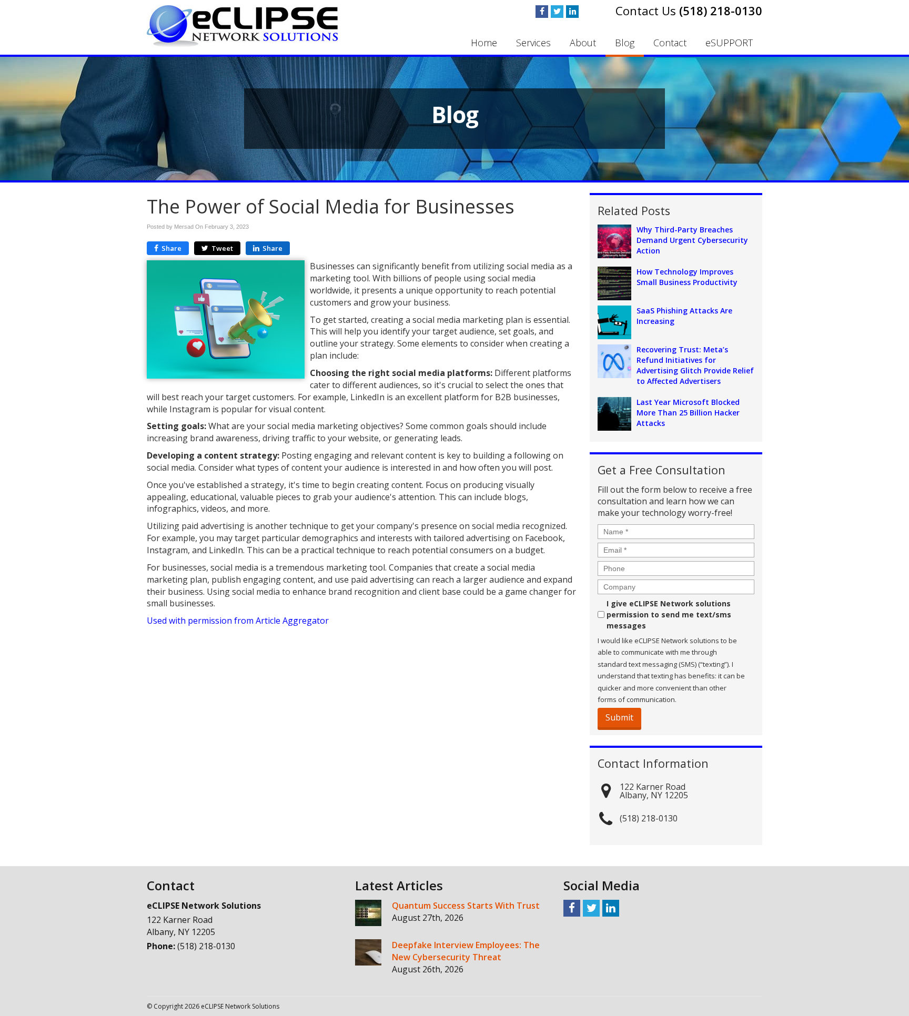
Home (484, 42)
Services (533, 42)
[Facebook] (542, 11)
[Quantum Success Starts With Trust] (368, 913)
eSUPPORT (729, 42)
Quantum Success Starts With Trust (466, 905)
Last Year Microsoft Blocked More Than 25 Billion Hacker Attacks (688, 412)
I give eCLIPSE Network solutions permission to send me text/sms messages (669, 614)
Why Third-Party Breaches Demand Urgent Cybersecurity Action (692, 240)
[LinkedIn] (572, 11)
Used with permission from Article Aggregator (238, 620)
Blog (624, 42)
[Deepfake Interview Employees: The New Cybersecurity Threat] (368, 952)
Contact (669, 42)
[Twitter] (557, 11)
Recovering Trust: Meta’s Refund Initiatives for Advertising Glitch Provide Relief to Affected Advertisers (695, 365)
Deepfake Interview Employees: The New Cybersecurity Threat (466, 951)
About (583, 42)
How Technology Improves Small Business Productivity (687, 277)
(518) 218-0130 (720, 10)
